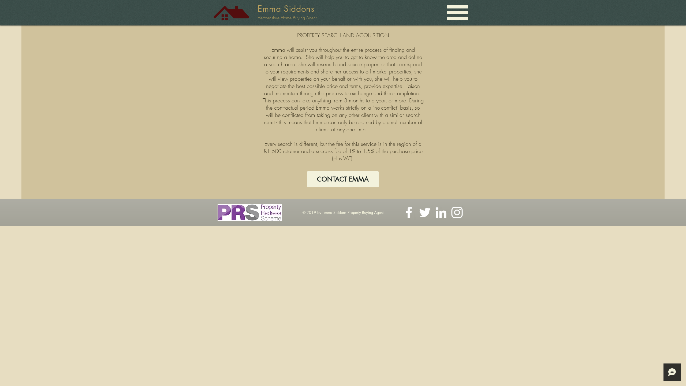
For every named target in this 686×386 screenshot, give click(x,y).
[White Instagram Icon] (457, 212)
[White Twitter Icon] (425, 212)
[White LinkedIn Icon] (441, 212)
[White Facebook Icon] (408, 212)
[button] (457, 12)
